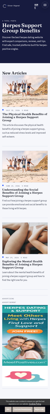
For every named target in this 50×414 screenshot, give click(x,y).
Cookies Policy (35, 404)
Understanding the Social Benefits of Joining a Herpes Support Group (22, 193)
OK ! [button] (8, 409)
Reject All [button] (39, 409)
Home (36, 6)
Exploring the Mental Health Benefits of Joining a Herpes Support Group (22, 264)
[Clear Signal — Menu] (45, 5)
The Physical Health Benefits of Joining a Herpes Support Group (24, 117)
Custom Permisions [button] (22, 409)
